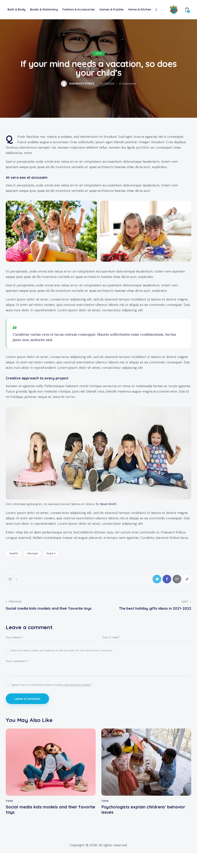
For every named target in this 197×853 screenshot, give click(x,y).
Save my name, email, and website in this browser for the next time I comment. (62, 650)
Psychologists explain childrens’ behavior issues (143, 809)
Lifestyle (32, 553)
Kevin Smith (108, 504)
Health (13, 553)
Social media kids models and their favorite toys (50, 809)
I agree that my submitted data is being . (52, 684)
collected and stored (76, 684)
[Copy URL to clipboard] (187, 579)
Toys (98, 53)
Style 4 (51, 553)
